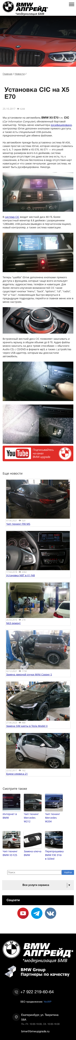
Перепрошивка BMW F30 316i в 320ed (54, 855)
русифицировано (61, 125)
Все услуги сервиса (46, 885)
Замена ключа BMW (32, 853)
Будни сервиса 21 (17, 773)
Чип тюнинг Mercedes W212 (31, 817)
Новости (20, 73)
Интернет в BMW (10, 815)
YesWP (47, 1001)
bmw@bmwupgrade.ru (35, 1031)
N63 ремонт (13, 623)
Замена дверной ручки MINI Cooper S (29, 674)
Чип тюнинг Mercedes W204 (52, 817)
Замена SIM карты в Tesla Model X (27, 726)
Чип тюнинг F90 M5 (18, 524)
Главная (7, 73)
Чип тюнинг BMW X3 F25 (10, 853)
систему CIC (12, 217)
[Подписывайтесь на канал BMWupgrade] (38, 459)
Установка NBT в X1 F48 (20, 575)
